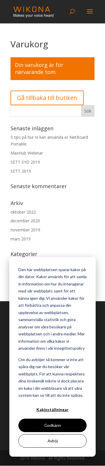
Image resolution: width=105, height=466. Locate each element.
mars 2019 (20, 239)
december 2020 (25, 221)
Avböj (53, 440)
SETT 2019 (20, 171)
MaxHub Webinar (26, 153)
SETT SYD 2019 (25, 162)
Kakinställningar (52, 409)
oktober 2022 (23, 212)
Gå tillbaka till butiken (47, 98)
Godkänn (52, 425)
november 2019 (25, 230)
